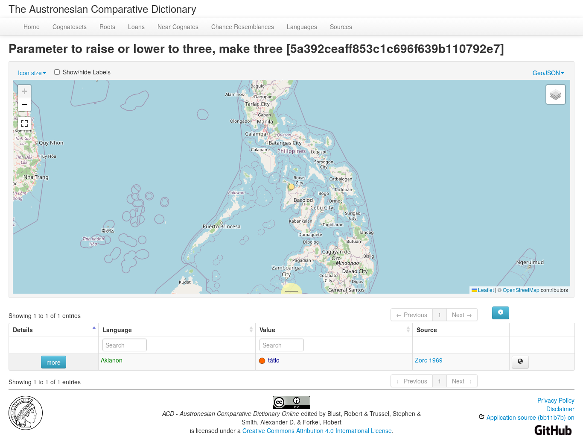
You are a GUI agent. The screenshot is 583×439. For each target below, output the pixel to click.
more (54, 362)
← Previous (411, 314)
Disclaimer (560, 408)
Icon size (30, 72)
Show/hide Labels (87, 72)
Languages (302, 26)
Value (267, 329)
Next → (462, 314)
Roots (107, 26)
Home (31, 26)
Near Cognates (177, 26)
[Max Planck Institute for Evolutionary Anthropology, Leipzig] (26, 412)
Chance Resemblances (242, 26)
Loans (136, 26)
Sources (341, 26)
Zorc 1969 (429, 360)
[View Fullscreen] (24, 123)
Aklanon (111, 360)
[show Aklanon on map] (520, 362)
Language (117, 329)
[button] (291, 187)
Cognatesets (69, 26)
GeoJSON (546, 72)
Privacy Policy (555, 400)
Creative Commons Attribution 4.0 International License (317, 430)
